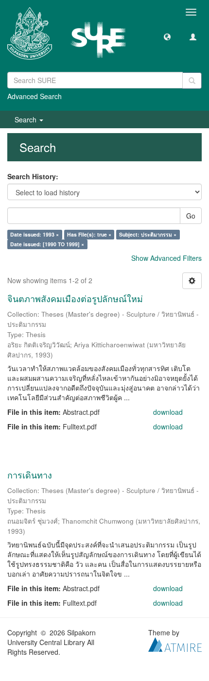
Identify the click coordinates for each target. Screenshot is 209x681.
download (168, 412)
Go (190, 216)
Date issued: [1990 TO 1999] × (47, 244)
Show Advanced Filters (166, 258)
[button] (167, 36)
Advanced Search (34, 96)
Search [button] (26, 119)
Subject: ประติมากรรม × (147, 234)
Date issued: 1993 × (34, 234)
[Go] (192, 80)
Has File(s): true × (89, 234)
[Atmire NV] (175, 643)
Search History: (32, 176)
